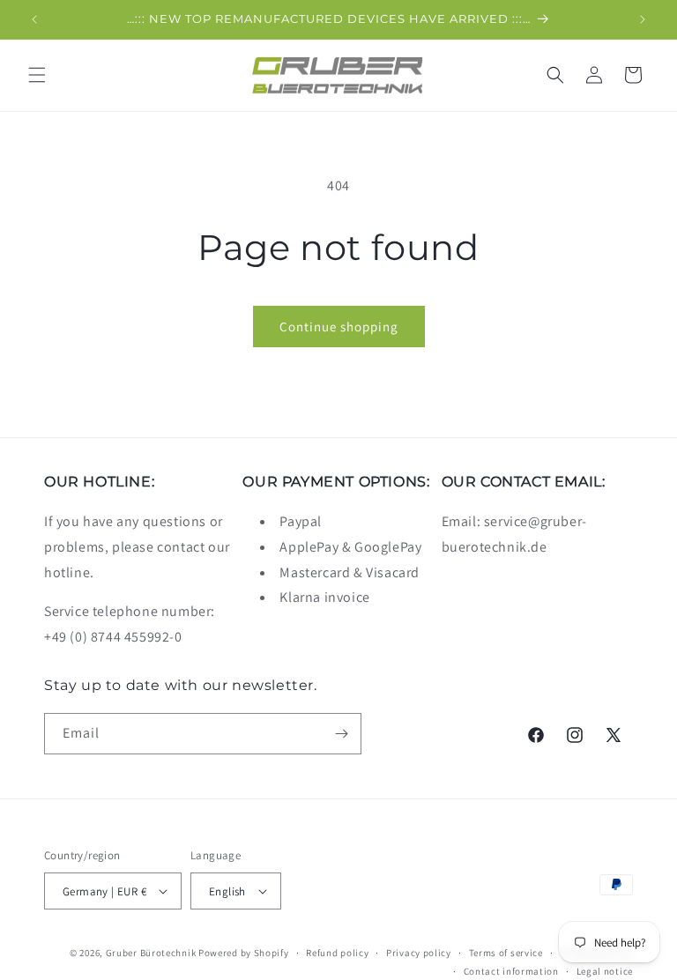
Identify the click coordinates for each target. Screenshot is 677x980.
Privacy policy (418, 953)
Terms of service (506, 953)
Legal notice (605, 971)
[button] (37, 75)
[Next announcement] (642, 19)
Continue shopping (338, 326)
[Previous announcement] (34, 19)
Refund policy (337, 953)
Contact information (511, 971)
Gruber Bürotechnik (151, 953)
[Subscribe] (341, 733)
